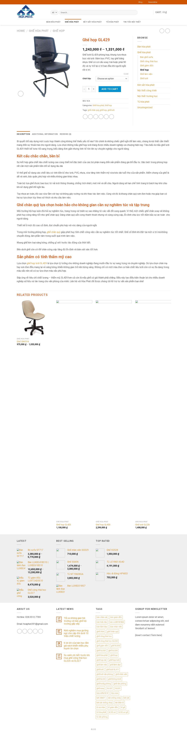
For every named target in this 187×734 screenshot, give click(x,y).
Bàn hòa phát (53, 22)
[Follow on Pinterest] (40, 631)
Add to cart (110, 89)
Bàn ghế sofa (146, 57)
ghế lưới (111, 110)
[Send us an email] (169, 2)
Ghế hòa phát (72, 22)
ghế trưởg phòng (104, 684)
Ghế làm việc (146, 74)
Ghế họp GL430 (103, 524)
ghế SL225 (101, 679)
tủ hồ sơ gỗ (123, 712)
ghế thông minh (114, 679)
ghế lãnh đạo (115, 665)
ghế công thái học (104, 636)
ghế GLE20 (112, 650)
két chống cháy (114, 698)
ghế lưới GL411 (112, 669)
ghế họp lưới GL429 (37, 263)
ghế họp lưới (114, 660)
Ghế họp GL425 (63, 524)
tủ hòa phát (101, 712)
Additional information (45, 134)
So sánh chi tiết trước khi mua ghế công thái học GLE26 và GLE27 (77, 658)
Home (21, 30)
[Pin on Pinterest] (101, 116)
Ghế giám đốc (147, 65)
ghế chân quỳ (93, 110)
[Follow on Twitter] (166, 2)
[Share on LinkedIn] (111, 116)
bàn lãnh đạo (102, 627)
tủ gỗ (123, 707)
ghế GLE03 (101, 650)
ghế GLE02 (115, 646)
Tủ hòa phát (112, 22)
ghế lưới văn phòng (105, 674)
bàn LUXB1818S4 (117, 622)
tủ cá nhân (101, 707)
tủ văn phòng (102, 717)
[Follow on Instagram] (163, 2)
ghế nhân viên (121, 674)
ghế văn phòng (120, 684)
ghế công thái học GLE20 (107, 641)
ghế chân (100, 631)
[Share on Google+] (106, 116)
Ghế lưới (144, 78)
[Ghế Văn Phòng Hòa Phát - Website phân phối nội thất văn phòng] (31, 11)
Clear (126, 74)
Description (23, 134)
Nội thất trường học (147, 96)
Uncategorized (144, 107)
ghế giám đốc (102, 646)
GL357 (109, 688)
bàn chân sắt (102, 617)
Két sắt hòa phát (92, 22)
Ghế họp (59, 30)
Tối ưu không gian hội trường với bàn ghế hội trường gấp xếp (75, 621)
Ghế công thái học (149, 61)
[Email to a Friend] (95, 116)
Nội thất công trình (147, 90)
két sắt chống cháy (104, 703)
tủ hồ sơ (112, 712)
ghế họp (103, 110)
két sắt (126, 698)
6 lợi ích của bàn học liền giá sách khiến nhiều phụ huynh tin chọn (76, 646)
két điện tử (119, 703)
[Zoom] (21, 94)
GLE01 (118, 688)
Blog (140, 2)
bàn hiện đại (102, 622)
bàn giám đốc (116, 617)
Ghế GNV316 (23, 341)
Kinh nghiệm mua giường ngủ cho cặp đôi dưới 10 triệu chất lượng (76, 633)
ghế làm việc (102, 665)
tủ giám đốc (113, 707)
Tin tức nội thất (132, 22)
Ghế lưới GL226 (142, 524)
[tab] (23, 134)
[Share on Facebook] (85, 116)
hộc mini (114, 693)
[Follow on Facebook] (160, 2)
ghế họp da (101, 660)
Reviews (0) (65, 134)
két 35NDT (101, 698)
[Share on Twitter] (90, 116)
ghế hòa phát (102, 655)
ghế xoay (100, 688)
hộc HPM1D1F (102, 693)
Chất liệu (87, 78)
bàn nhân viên (116, 627)
